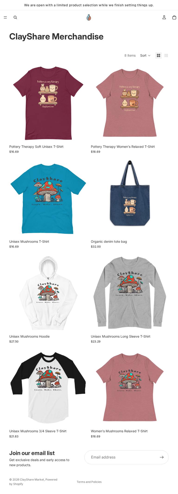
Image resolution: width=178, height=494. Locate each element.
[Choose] (80, 135)
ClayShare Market (32, 479)
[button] (145, 55)
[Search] (15, 17)
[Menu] (5, 17)
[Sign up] (162, 457)
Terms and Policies (89, 482)
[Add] (161, 230)
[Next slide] (80, 103)
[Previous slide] (16, 103)
